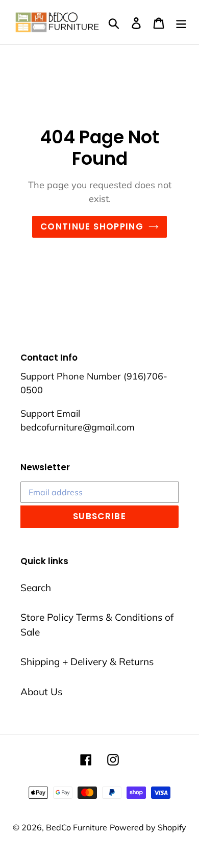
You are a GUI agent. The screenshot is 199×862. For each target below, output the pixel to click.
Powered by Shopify (148, 827)
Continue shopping (91, 226)
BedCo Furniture (76, 827)
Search (35, 587)
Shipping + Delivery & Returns (87, 661)
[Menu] (181, 22)
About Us (41, 692)
